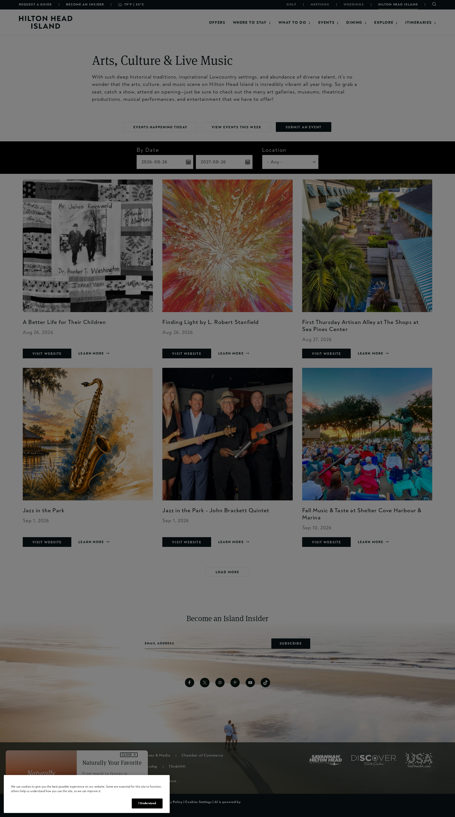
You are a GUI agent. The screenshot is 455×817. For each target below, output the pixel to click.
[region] (87, 794)
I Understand (147, 803)
